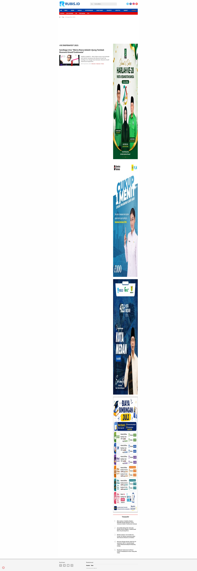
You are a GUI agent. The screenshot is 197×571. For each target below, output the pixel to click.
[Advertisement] (98, 29)
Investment (99, 10)
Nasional (98, 63)
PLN (88, 13)
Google (62, 13)
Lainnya (134, 10)
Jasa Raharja (69, 13)
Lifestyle (117, 10)
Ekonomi (94, 63)
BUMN (72, 10)
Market (126, 10)
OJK (76, 13)
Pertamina (82, 13)
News (65, 10)
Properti (109, 10)
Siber (92, 565)
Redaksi (88, 565)
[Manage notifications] (3, 567)
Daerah (80, 10)
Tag (63, 17)
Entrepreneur (89, 10)
